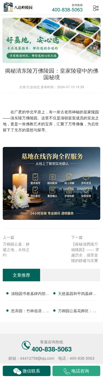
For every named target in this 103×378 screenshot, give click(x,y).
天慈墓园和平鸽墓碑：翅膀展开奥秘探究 (77, 294)
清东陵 (16, 117)
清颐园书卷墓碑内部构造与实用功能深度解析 (30, 294)
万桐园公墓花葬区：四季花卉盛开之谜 (77, 311)
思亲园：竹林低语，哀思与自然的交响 (30, 311)
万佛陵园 (29, 117)
